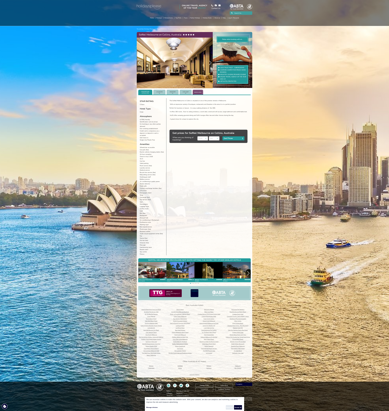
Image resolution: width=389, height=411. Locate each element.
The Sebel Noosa (238, 351)
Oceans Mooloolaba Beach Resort (180, 332)
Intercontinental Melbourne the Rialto (208, 323)
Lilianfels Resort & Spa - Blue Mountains (237, 326)
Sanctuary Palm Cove (151, 342)
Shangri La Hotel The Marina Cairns (209, 342)
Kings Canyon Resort (237, 323)
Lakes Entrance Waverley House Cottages (151, 326)
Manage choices (152, 407)
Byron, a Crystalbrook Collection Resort (180, 314)
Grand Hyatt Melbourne (209, 321)
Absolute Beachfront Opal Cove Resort (151, 309)
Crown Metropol (151, 316)
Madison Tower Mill (238, 328)
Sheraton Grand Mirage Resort (238, 342)
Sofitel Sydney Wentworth (237, 344)
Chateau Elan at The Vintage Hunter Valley (209, 314)
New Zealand (238, 368)
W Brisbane (209, 353)
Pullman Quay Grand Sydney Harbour (151, 339)
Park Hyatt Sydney (209, 335)
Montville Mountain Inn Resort (151, 330)
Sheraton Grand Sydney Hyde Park (151, 344)
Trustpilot (194, 291)
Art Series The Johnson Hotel (151, 312)
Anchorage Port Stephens (237, 309)
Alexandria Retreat (209, 309)
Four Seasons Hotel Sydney (180, 319)
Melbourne (237, 366)
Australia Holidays (173, 29)
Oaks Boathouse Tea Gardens (209, 330)
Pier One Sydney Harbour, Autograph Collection (151, 337)
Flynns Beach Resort (151, 319)
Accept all (238, 407)
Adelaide (151, 366)
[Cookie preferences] (4, 406)
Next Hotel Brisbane (180, 330)
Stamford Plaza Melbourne (238, 346)
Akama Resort (180, 309)
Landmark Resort (180, 326)
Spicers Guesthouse (180, 346)
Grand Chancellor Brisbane (180, 321)
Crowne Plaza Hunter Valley (209, 316)
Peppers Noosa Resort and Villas (238, 335)
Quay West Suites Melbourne (180, 339)
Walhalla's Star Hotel (237, 353)
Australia (164, 29)
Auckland (208, 368)
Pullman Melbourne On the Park (209, 337)
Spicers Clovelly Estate (151, 346)
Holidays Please (148, 29)
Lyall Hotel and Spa (209, 328)
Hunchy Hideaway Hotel (151, 323)
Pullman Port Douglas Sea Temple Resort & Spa (238, 337)
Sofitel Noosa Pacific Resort (209, 344)
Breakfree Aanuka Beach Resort (238, 312)
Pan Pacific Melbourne (151, 335)
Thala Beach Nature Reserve (151, 348)
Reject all (229, 407)
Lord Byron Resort (180, 328)
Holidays (157, 29)
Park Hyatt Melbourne (180, 335)
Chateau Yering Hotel (237, 314)
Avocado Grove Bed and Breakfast (180, 312)
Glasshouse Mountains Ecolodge (238, 319)
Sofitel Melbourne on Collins (188, 29)
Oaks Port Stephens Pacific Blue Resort (238, 330)
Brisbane (209, 366)
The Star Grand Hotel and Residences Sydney (180, 353)
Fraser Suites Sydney (209, 319)
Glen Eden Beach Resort (151, 321)
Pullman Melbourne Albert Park (180, 337)
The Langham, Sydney (180, 351)
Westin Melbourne (151, 355)
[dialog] (194, 404)
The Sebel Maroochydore (209, 351)
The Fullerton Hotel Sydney (238, 348)
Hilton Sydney (237, 321)
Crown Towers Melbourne (180, 316)
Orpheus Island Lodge (237, 332)
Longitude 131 (151, 328)
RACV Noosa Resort (209, 339)
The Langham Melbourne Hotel (151, 351)
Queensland (151, 368)
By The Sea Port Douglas (151, 314)
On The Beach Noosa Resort (209, 332)
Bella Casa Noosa (208, 312)
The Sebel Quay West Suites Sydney (151, 353)
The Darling (180, 348)
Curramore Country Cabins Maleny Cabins (238, 316)
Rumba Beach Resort (237, 339)
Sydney (180, 368)
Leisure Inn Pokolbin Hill (209, 326)
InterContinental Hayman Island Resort (180, 323)
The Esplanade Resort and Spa (209, 348)
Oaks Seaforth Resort (151, 332)
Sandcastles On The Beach (180, 342)
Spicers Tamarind (209, 346)
